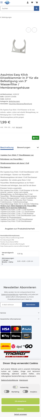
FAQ (36, 138)
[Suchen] (36, 8)
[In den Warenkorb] (2, 24)
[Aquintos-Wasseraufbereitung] (7, 2)
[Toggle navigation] (1, 1)
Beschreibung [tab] (7, 147)
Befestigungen (14, 101)
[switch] (15, 387)
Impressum (23, 380)
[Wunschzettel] (32, 2)
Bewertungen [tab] (23, 147)
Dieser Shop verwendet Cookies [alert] (20, 363)
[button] (28, 2)
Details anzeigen (20, 414)
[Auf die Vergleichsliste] (28, 29)
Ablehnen (20, 409)
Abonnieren (30, 305)
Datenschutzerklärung (9, 294)
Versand (19, 127)
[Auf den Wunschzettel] (34, 29)
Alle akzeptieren (20, 401)
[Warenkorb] (36, 2)
